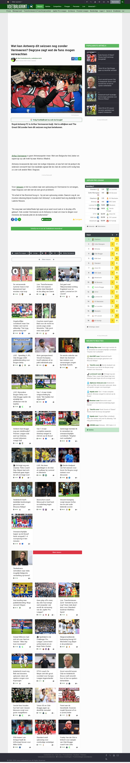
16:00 (103, 205)
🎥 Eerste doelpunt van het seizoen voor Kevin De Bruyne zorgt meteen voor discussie (68, 470)
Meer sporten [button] (16, 2)
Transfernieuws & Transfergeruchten (37, 11)
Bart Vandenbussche (24, 58)
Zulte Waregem (99, 244)
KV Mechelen (113, 198)
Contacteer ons (49, 755)
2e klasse (71, 11)
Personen (76, 6)
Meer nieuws (46, 259)
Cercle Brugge (99, 287)
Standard (93, 189)
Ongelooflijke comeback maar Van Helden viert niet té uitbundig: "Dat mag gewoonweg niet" (21, 326)
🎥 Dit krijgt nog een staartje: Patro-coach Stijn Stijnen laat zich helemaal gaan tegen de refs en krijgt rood (21, 470)
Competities (57, 6)
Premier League (82, 11)
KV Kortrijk (112, 221)
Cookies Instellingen (64, 757)
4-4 (103, 202)
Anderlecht (93, 221)
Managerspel (17, 11)
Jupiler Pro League (59, 11)
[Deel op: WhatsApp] (79, 58)
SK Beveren (113, 193)
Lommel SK (93, 205)
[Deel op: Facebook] (73, 58)
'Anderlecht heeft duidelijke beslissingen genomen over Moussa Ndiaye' (107, 97)
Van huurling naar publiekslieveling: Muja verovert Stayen (22, 602)
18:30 (103, 208)
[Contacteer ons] (104, 2)
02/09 (103, 214)
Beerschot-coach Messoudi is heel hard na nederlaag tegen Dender (101, 403)
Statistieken (101, 226)
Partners (83, 755)
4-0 (103, 193)
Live (83, 6)
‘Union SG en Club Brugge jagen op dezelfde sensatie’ (44, 707)
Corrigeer (78, 219)
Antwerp (19, 187)
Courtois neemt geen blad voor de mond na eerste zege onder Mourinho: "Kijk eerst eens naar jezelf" (45, 326)
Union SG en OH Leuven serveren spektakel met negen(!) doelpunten (106, 110)
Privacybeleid (67, 755)
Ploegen (67, 6)
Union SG (112, 214)
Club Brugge (93, 208)
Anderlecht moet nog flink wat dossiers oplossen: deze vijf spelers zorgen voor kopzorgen (21, 676)
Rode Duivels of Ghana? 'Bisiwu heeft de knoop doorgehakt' (106, 57)
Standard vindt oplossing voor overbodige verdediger (45, 739)
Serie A (109, 11)
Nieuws (39, 6)
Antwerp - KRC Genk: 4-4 (103, 425)
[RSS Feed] (108, 2)
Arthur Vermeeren (19, 156)
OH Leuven (112, 217)
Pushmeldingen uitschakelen (82, 757)
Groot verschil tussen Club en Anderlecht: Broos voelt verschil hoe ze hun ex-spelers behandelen (68, 676)
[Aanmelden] (12, 253)
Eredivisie (116, 11)
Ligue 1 (102, 11)
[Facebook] (87, 2)
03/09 (103, 217)
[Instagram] (99, 2)
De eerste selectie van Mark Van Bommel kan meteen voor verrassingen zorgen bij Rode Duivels (68, 360)
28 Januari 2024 (22, 60)
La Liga (35, 253)
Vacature (76, 755)
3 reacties (33, 60)
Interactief (91, 6)
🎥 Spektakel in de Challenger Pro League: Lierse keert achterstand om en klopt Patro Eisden (44, 641)
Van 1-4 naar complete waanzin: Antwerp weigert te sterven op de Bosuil (101, 394)
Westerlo (112, 205)
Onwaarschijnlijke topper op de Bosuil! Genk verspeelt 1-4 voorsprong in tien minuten (21, 536)
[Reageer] (30, 294)
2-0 (103, 189)
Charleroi (93, 198)
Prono (8, 11)
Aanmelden (115, 2)
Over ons (58, 755)
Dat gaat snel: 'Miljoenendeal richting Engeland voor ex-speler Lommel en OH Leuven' (69, 289)
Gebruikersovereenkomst (46, 757)
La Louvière (113, 189)
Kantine (47, 6)
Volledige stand (94, 327)
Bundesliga (94, 11)
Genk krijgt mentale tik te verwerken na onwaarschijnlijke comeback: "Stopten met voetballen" (68, 433)
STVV (95, 214)
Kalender (92, 226)
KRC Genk (112, 202)
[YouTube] (95, 2)
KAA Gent (93, 217)
